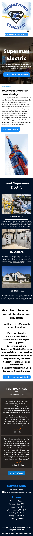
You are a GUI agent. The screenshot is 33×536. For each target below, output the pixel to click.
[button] (28, 31)
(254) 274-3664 (17, 490)
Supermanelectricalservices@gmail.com (17, 492)
